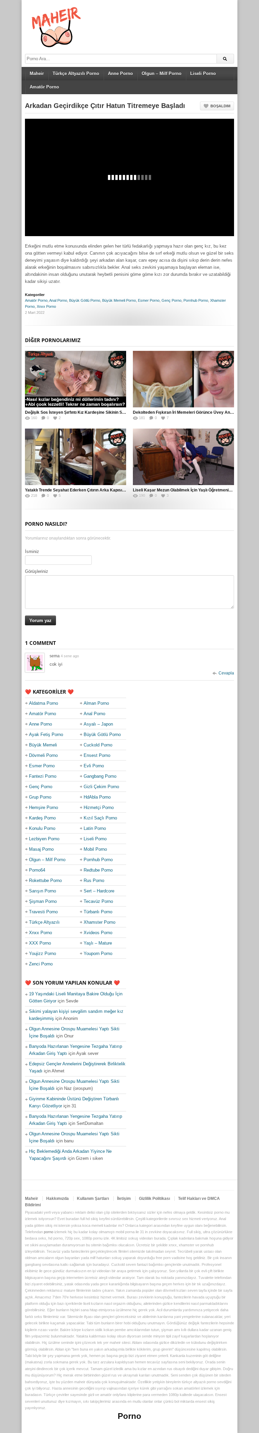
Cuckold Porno (98, 744)
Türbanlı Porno (98, 911)
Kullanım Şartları (93, 1198)
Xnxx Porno (46, 306)
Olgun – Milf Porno (161, 73)
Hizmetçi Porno (99, 807)
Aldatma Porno (43, 703)
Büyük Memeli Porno (119, 300)
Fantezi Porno (42, 776)
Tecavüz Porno (98, 901)
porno (48, 1232)
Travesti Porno (43, 911)
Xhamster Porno (99, 922)
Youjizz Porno (42, 953)
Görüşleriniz (36, 571)
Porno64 (37, 870)
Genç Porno (171, 300)
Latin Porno (95, 828)
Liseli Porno (203, 73)
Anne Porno (120, 73)
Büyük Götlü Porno (84, 300)
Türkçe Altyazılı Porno (76, 73)
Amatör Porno (44, 86)
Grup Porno (40, 797)
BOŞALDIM (220, 106)
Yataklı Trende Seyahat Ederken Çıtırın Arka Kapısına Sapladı (83, 490)
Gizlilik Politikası (154, 1198)
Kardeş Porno (42, 817)
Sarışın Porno (42, 890)
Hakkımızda (57, 1198)
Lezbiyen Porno (44, 838)
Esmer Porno (149, 300)
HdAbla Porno (97, 797)
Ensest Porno (97, 755)
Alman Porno (96, 703)
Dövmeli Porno (43, 755)
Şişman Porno (43, 901)
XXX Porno (40, 943)
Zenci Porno (41, 963)
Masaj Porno (41, 849)
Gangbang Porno (100, 776)
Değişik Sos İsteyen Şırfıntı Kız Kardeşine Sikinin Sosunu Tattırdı (86, 412)
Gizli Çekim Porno (101, 786)
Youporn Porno (98, 953)
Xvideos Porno (98, 932)
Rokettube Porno (45, 880)
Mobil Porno (95, 849)
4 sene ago (70, 656)
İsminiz (32, 551)
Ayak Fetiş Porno (46, 734)
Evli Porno (94, 765)
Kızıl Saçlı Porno (100, 817)
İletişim (124, 1198)
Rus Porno (94, 880)
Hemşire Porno (43, 807)
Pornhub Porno (195, 300)
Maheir (37, 73)
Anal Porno (58, 300)
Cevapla (226, 673)
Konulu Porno (42, 828)
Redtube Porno (98, 870)
